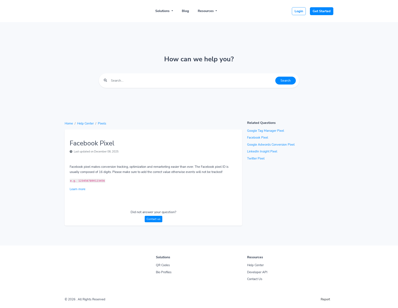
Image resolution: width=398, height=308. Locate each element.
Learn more (77, 189)
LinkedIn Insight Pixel (262, 151)
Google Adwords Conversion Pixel (271, 145)
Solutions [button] (162, 11)
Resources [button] (206, 11)
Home (69, 123)
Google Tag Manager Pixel (265, 131)
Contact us (153, 219)
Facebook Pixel (257, 137)
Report (325, 299)
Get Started (322, 11)
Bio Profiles (163, 272)
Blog (185, 11)
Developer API (257, 272)
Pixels (102, 123)
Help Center (85, 123)
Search (285, 80)
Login (299, 11)
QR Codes (163, 265)
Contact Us (254, 279)
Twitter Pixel (256, 158)
